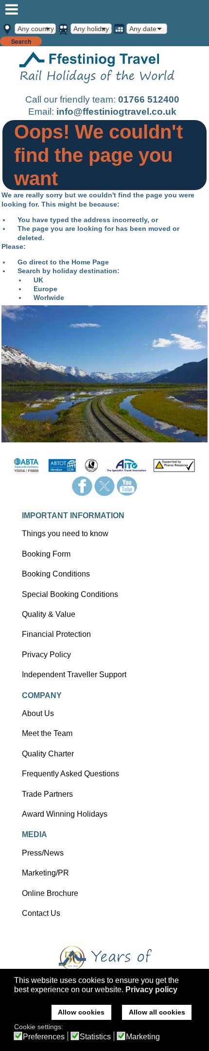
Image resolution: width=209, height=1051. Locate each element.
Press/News (43, 853)
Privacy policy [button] (151, 989)
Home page (97, 69)
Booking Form (46, 554)
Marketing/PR (45, 873)
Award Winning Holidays (64, 814)
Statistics (95, 1037)
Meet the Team (47, 733)
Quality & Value (48, 614)
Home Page (90, 262)
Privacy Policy (46, 654)
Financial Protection (56, 634)
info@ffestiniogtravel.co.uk (116, 111)
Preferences (44, 1037)
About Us (38, 713)
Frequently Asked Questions (70, 774)
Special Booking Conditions (70, 594)
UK (38, 280)
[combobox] (35, 28)
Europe (45, 289)
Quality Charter (48, 754)
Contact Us (41, 913)
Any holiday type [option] (92, 29)
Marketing (143, 1037)
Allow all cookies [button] (157, 1012)
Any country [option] (35, 29)
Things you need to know (65, 533)
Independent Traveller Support (74, 674)
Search (21, 41)
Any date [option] (143, 29)
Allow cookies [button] (81, 1012)
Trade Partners (47, 794)
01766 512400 (148, 99)
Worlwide (49, 297)
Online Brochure (50, 893)
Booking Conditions (56, 574)
